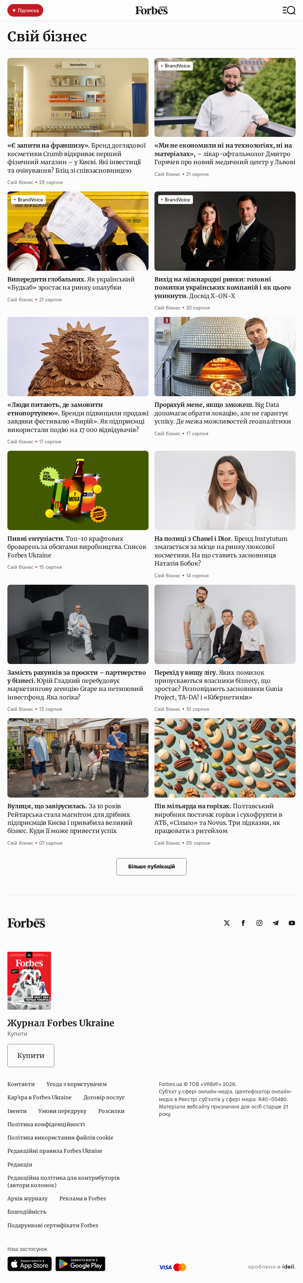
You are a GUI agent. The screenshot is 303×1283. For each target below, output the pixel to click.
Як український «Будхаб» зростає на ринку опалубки (71, 283)
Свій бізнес (20, 182)
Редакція (19, 1164)
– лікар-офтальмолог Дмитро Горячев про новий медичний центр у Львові (224, 154)
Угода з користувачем (77, 1084)
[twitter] (227, 923)
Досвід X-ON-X (222, 288)
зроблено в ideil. (272, 1267)
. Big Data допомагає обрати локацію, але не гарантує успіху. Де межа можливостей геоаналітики (223, 413)
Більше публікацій (151, 866)
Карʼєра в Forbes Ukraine (39, 1097)
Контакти (21, 1084)
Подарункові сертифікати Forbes (52, 1225)
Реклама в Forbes (82, 1198)
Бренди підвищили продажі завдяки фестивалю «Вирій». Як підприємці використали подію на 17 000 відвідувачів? (78, 417)
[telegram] (276, 923)
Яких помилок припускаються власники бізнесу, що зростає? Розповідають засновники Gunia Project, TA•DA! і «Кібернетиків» (218, 685)
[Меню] (289, 10)
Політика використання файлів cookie (60, 1137)
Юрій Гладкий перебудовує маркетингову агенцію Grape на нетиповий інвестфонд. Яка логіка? (76, 685)
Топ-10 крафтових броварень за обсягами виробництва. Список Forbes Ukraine (76, 547)
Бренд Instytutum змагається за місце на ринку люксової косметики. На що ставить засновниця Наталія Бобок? (220, 551)
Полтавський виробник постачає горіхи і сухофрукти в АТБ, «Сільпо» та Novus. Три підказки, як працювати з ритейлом (218, 818)
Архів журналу (27, 1198)
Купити (30, 1055)
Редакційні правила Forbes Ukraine (54, 1151)
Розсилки (111, 1111)
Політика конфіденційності (46, 1124)
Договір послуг (104, 1097)
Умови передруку (62, 1111)
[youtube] (292, 923)
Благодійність (26, 1211)
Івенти (17, 1111)
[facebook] (243, 923)
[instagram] (259, 923)
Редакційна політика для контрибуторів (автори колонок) (63, 1182)
